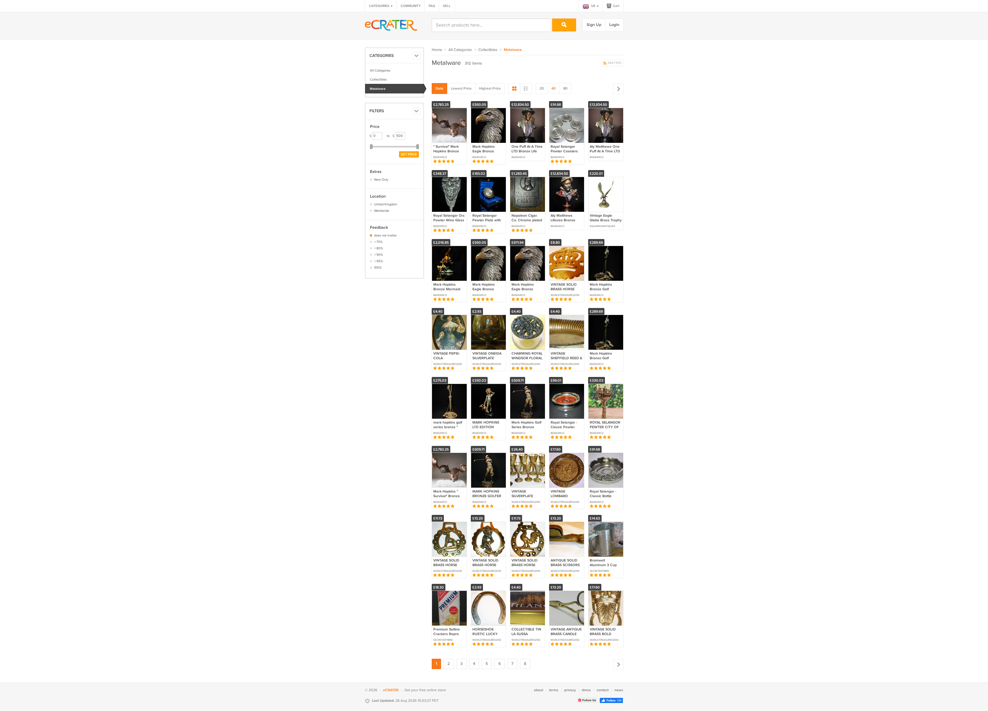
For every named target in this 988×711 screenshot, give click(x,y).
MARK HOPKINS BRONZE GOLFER (486, 493)
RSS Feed (614, 63)
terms (553, 690)
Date (439, 88)
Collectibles (378, 79)
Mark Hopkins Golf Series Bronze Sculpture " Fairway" (526, 429)
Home (437, 50)
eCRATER (391, 690)
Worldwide (381, 211)
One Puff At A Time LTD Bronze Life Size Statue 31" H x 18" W (527, 153)
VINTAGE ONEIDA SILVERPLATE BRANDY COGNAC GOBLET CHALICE (487, 360)
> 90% (378, 255)
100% (378, 268)
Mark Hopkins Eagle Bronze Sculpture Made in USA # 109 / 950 (487, 291)
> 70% (378, 242)
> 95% (378, 261)
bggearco (440, 157)
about (538, 690)
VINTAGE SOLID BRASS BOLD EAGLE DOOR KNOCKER (603, 636)
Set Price (409, 154)
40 (553, 88)
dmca (586, 690)
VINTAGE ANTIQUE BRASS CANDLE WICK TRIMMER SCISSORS (566, 636)
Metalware (377, 89)
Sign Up (594, 24)
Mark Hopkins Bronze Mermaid (446, 286)
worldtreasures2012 (565, 295)
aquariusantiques (602, 226)
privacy (570, 690)
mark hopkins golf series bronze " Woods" (447, 427)
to (390, 136)
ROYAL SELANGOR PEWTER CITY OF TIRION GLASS (605, 427)
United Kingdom (385, 204)
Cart (615, 6)
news (618, 690)
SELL (447, 6)
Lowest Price (461, 88)
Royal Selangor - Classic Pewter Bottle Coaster (564, 427)
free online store (432, 690)
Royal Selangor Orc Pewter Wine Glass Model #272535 (449, 220)
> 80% (378, 248)
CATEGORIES (379, 6)
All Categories (380, 70)
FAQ (432, 6)
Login (614, 24)
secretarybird (599, 571)
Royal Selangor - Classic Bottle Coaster (603, 496)
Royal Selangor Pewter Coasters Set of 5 (564, 151)
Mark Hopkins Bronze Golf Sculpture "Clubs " (604, 358)
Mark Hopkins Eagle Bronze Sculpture (522, 289)
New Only (381, 180)
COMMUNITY (411, 6)
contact (602, 690)
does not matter (385, 235)
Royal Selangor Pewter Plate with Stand (486, 220)
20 (542, 88)
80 (565, 88)
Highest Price (490, 88)
